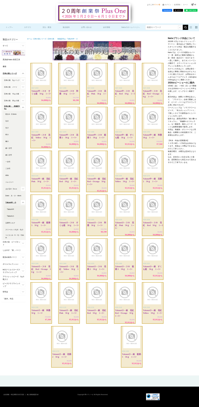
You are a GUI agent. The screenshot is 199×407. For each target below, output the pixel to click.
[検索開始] (185, 27)
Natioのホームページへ (130, 27)
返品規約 (66, 27)
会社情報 (106, 27)
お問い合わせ (86, 27)
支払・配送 (47, 27)
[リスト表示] (191, 27)
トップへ (9, 27)
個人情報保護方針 (33, 394)
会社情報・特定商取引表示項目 (14, 394)
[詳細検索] (180, 27)
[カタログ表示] (196, 27)
